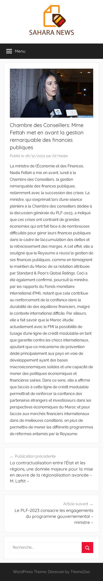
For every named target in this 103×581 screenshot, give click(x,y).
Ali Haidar (60, 156)
